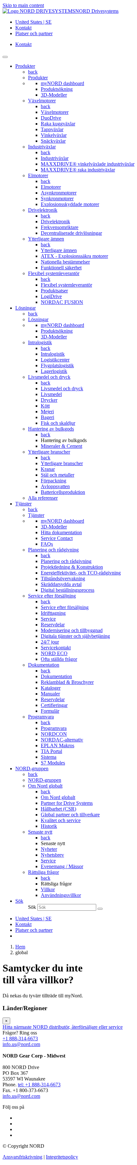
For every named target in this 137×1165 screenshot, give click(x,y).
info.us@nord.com (21, 1044)
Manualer (50, 693)
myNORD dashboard (62, 83)
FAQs (47, 544)
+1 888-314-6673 (20, 1038)
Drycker (49, 400)
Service (48, 619)
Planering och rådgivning (53, 549)
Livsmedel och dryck (49, 377)
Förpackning (53, 480)
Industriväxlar (42, 146)
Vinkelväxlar (54, 135)
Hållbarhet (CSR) (58, 809)
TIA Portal (51, 751)
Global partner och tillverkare (70, 814)
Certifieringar (54, 705)
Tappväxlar (52, 129)
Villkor (48, 889)
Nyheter (49, 849)
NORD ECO (54, 653)
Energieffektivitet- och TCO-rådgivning (81, 572)
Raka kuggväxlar (58, 123)
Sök (32, 907)
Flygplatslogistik (57, 365)
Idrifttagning (53, 613)
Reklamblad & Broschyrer (67, 682)
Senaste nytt (40, 832)
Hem (20, 946)
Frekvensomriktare (59, 227)
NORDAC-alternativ (62, 739)
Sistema (48, 757)
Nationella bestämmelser (65, 262)
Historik (49, 826)
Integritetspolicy (62, 1157)
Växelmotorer (42, 100)
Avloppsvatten (55, 486)
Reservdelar (53, 624)
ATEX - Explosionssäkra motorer (74, 256)
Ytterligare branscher (49, 452)
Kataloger (51, 688)
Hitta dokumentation (61, 532)
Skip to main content (23, 5)
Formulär (50, 711)
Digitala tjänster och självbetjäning (75, 636)
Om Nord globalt (45, 786)
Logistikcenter (55, 359)
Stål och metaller (57, 475)
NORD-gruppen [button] (31, 768)
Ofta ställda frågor (59, 659)
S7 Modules (53, 762)
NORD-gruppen (44, 780)
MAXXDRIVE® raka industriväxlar (78, 169)
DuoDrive (51, 118)
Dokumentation (43, 665)
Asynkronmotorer (58, 192)
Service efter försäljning (52, 595)
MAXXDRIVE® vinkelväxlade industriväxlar (87, 164)
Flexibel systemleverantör (53, 273)
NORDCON (54, 734)
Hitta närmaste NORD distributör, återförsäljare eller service (63, 1027)
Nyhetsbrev (52, 855)
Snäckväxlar (53, 141)
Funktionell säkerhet (61, 267)
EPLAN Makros (57, 745)
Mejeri (47, 411)
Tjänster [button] (23, 503)
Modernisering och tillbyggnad (72, 630)
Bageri (47, 417)
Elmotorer (38, 175)
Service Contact (57, 538)
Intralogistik (40, 342)
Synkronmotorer (57, 198)
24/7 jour (50, 642)
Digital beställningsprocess (67, 590)
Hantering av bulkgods (51, 429)
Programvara (41, 716)
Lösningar (38, 319)
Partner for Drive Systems (67, 803)
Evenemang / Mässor (62, 866)
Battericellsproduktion (63, 492)
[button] (19, 901)
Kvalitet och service (61, 820)
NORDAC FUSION (62, 302)
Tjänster (36, 515)
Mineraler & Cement (61, 446)
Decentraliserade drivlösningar (71, 233)
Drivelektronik (42, 210)
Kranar (48, 469)
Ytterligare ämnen (46, 239)
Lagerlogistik (54, 371)
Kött (45, 405)
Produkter (38, 77)
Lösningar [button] (25, 308)
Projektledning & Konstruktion (72, 567)
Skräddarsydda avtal (61, 584)
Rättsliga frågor (43, 872)
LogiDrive (51, 296)
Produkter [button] (25, 66)
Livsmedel (51, 394)
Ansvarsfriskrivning (22, 1157)
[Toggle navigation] (5, 57)
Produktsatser (54, 290)
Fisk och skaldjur (58, 423)
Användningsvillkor (61, 895)
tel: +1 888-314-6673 (39, 1084)
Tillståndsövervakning (63, 578)
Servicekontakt (56, 647)
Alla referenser (43, 498)
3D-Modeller (54, 95)
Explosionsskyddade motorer (70, 204)
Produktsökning (57, 89)
